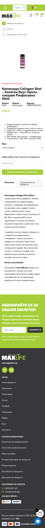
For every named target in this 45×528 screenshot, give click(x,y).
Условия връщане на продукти (16, 459)
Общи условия (8, 453)
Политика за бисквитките (14, 447)
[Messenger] (37, 521)
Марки (5, 418)
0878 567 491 (11, 488)
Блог (4, 424)
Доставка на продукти (12, 471)
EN (35, 7)
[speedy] (6, 502)
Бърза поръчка (9, 465)
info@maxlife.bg (12, 492)
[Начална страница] (14, 359)
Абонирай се (35, 330)
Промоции (7, 388)
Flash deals (7, 394)
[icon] (5, 370)
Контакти (6, 429)
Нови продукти (9, 382)
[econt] (16, 502)
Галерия (5, 406)
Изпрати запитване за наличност (22, 172)
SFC (17, 518)
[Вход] (31, 15)
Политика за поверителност (23, 339)
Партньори (7, 412)
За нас (5, 400)
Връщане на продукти (12, 477)
